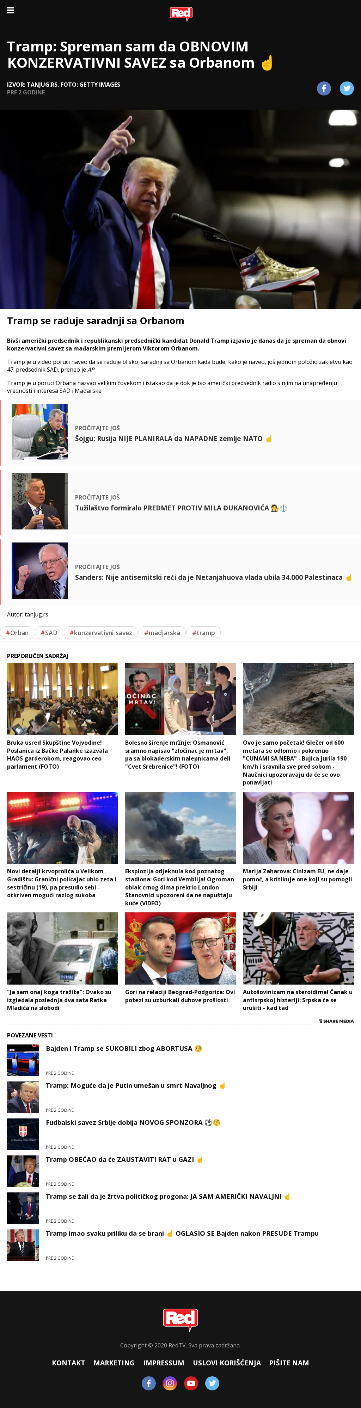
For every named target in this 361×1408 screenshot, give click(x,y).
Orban (17, 632)
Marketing (114, 1362)
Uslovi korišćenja (227, 1362)
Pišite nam (289, 1362)
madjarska (162, 632)
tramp (203, 632)
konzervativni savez (100, 632)
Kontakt (68, 1362)
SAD (49, 632)
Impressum (163, 1362)
